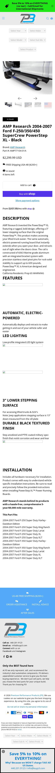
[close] (3, 751)
